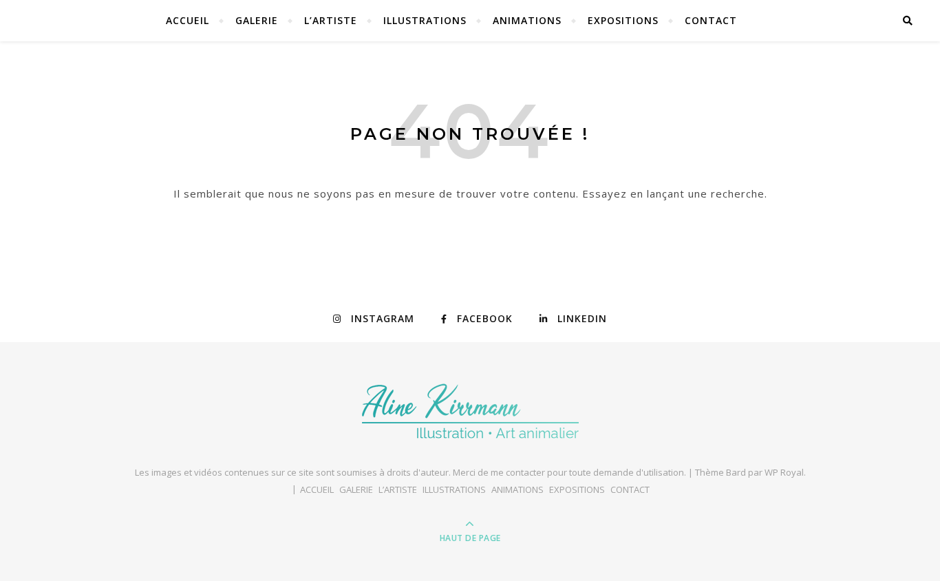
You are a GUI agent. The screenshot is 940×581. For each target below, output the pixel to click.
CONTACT (711, 20)
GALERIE (256, 20)
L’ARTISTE (330, 20)
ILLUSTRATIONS (425, 20)
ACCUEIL (187, 20)
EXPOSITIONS (623, 20)
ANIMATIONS (527, 20)
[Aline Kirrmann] (470, 411)
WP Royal (784, 472)
